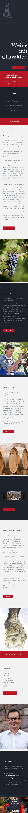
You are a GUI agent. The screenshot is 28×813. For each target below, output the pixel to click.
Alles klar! (15, 810)
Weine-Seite (16, 423)
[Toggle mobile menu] (25, 3)
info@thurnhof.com (17, 81)
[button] (4, 496)
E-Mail (4, 686)
